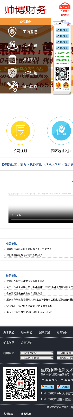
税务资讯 (36, 164)
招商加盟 (44, 332)
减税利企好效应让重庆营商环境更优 (25, 281)
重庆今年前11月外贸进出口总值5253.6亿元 (29, 312)
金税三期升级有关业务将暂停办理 (24, 293)
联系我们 (26, 332)
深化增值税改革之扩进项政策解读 (24, 255)
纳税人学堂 (53, 164)
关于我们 (8, 332)
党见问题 (8, 342)
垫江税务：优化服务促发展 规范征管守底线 (29, 305)
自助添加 (26, 413)
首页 (23, 164)
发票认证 (26, 342)
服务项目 (62, 332)
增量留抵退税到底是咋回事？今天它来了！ (29, 249)
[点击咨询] (62, 31)
